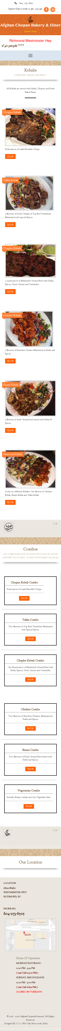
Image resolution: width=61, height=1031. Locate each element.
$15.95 (10, 291)
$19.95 (10, 156)
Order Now (30, 31)
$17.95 (10, 361)
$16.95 (10, 430)
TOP (55, 523)
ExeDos (19, 1023)
